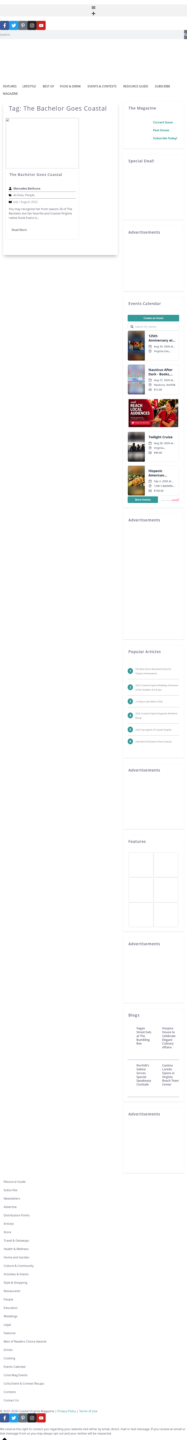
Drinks (8, 1350)
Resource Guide (15, 1182)
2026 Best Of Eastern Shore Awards (153, 741)
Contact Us (11, 1400)
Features (10, 1333)
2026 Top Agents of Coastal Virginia (153, 729)
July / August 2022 (25, 202)
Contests (10, 1392)
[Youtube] (41, 25)
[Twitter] (13, 25)
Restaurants (12, 1291)
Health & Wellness (16, 1249)
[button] (93, 7)
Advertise (10, 1207)
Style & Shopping (15, 1283)
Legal (7, 1325)
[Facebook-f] (4, 25)
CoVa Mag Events (16, 1375)
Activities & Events (16, 1274)
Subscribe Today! (165, 138)
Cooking (9, 1358)
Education (11, 1308)
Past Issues (161, 130)
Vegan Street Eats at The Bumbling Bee (143, 1035)
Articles (9, 1224)
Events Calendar (15, 1367)
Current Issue (163, 122)
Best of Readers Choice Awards (25, 1341)
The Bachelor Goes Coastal (35, 174)
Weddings (11, 1316)
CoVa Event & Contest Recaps (24, 1383)
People (8, 1299)
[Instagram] (32, 25)
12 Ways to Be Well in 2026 (149, 701)
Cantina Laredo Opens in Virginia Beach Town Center (170, 1074)
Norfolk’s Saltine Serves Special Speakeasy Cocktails (143, 1074)
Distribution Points (17, 1215)
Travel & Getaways (16, 1241)
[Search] (185, 34)
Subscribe (10, 1190)
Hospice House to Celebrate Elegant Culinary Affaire (168, 1037)
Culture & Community (19, 1266)
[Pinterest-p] (22, 25)
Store (7, 1232)
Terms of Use (88, 1411)
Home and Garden (16, 1257)
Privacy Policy (66, 1411)
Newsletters (12, 1198)
